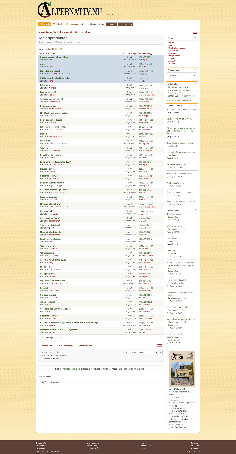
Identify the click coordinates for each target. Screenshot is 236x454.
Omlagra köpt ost (48, 295)
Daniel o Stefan (147, 256)
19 (61, 49)
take (50, 60)
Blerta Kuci (145, 284)
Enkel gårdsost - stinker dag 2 (53, 127)
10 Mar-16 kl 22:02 (146, 71)
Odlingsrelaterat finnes (176, 283)
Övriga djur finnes (174, 340)
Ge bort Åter (40, 448)
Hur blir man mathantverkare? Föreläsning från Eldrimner (182, 90)
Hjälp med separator (49, 176)
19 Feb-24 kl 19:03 (146, 141)
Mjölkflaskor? (46, 267)
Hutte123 (53, 199)
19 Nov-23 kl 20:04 (146, 155)
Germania (53, 115)
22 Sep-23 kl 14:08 (146, 169)
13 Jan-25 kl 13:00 (145, 113)
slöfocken (53, 283)
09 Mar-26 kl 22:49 (146, 92)
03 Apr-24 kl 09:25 (146, 127)
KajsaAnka (145, 102)
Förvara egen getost (49, 169)
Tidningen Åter (41, 443)
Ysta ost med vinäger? (50, 225)
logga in (86, 369)
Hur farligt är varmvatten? (178, 152)
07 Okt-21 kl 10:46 (146, 281)
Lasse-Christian (55, 206)
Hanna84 (52, 318)
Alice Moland (54, 178)
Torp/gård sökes (174, 109)
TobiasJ (51, 143)
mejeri (43, 64)
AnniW (189, 119)
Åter (120, 14)
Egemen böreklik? (48, 92)
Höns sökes (172, 253)
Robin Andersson (189, 109)
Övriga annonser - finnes (177, 229)
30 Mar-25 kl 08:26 (146, 99)
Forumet (194, 443)
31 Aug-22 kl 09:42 (146, 204)
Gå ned (41, 49)
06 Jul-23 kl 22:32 (145, 176)
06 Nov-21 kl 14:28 (146, 267)
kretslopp (144, 116)
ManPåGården (146, 318)
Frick (51, 304)
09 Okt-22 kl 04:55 (146, 190)
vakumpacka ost (47, 302)
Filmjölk (43, 134)
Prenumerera (41, 446)
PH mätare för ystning (50, 204)
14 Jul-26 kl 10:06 (145, 85)
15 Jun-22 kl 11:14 (145, 232)
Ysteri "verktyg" (47, 246)
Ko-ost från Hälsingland (50, 155)
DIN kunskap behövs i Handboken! (55, 78)
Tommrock (181, 183)
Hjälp (189, 451)
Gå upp (41, 338)
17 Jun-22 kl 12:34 (145, 57)
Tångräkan (145, 185)
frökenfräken (54, 221)
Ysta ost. (44, 148)
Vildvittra (52, 88)
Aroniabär (171, 164)
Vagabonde (145, 130)
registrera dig (72, 369)
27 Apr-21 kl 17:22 (146, 323)
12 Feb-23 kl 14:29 (146, 183)
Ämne (41, 53)
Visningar (132, 53)
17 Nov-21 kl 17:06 (146, 260)
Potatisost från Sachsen (51, 239)
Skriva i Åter (92, 446)
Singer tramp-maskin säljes (178, 307)
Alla (73, 74)
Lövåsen (52, 66)
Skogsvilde (145, 144)
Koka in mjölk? (46, 211)
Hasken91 (53, 248)
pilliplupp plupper (56, 185)
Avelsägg (171, 183)
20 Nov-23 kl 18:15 (146, 148)
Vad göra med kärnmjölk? (51, 99)
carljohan (52, 122)
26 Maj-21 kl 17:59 (146, 309)
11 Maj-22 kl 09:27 (146, 246)
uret (50, 192)
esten (143, 200)
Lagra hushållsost (48, 141)
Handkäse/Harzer (48, 106)
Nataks (51, 95)
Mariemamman (55, 269)
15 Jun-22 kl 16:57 (145, 225)
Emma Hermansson (57, 136)
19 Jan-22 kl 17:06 (145, 253)
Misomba (52, 276)
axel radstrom (54, 151)
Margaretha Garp (186, 143)
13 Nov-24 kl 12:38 (146, 120)
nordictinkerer (55, 108)
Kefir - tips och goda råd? (51, 120)
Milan (143, 193)
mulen (143, 136)
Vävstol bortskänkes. (175, 119)
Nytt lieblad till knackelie (177, 280)
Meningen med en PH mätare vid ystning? (59, 329)
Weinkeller (145, 67)
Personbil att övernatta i (177, 201)
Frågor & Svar (146, 446)
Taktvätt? (171, 173)
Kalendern (195, 446)
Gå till (127, 352)
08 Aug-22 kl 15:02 (146, 211)
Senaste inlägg (145, 53)
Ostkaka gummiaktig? (50, 218)
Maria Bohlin (54, 290)
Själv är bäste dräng (148, 95)
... (59, 49)
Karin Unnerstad (55, 164)
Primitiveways (146, 291)
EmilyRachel (53, 262)
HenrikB (52, 157)
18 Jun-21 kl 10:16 (145, 295)
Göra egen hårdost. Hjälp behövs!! (55, 190)
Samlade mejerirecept (50, 71)
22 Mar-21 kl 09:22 (146, 330)
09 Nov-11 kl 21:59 (146, 78)
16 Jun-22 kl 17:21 (145, 218)
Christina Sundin (55, 129)
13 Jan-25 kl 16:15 (145, 106)
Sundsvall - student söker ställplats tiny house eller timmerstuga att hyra (181, 265)
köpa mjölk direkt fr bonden (52, 281)
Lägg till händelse (174, 100)
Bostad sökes (173, 217)
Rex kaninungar (174, 192)
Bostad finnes (173, 241)
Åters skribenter (93, 443)
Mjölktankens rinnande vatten (54, 113)
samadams (53, 297)
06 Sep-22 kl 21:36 (146, 197)
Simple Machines (54, 451)
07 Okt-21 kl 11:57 (146, 274)
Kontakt (143, 448)
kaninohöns (187, 192)
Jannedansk (145, 305)
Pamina (52, 325)
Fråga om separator (49, 197)
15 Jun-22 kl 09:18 (145, 239)
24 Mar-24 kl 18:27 (146, 134)
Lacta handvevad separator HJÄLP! (55, 162)
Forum (110, 14)
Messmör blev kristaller (51, 232)
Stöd (142, 443)
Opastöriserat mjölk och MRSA (54, 57)
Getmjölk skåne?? (48, 274)
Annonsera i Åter (93, 448)
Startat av (50, 53)
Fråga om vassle (47, 85)
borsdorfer (145, 214)
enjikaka (52, 242)
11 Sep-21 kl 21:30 (146, 288)
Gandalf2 (52, 311)
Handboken (195, 448)
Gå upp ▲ (196, 451)
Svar (124, 53)
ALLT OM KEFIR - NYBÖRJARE (53, 260)
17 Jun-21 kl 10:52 (145, 302)
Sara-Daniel (53, 214)
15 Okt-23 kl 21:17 (146, 162)
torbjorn (144, 60)
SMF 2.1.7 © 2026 (42, 451)
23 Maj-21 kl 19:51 (146, 316)
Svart (143, 298)
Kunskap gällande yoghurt (52, 183)
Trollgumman (54, 102)
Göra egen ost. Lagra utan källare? (55, 309)
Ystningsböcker (47, 253)
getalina (144, 74)
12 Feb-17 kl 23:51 (146, 64)
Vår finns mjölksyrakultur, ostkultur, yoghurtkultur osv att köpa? (69, 323)
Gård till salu (172, 143)
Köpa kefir (44, 288)
